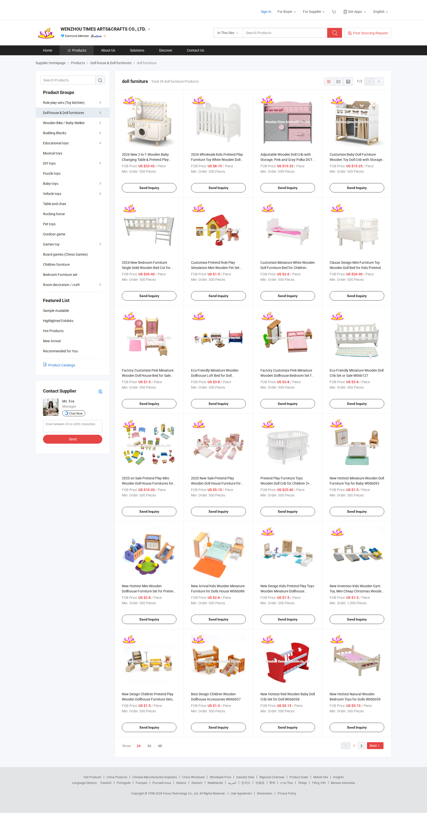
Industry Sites (245, 777)
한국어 (245, 783)
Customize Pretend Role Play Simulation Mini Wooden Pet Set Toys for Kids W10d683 (215, 267)
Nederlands (215, 783)
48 (160, 745)
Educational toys (56, 143)
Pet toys (49, 224)
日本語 (260, 783)
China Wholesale (193, 777)
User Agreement (241, 793)
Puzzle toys (52, 173)
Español (106, 783)
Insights (338, 777)
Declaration (264, 793)
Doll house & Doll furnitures (63, 112)
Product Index (299, 777)
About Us (108, 50)
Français (141, 783)
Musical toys (52, 153)
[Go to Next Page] (379, 81)
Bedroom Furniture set (60, 274)
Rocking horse (54, 213)
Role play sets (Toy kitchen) (64, 102)
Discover (165, 50)
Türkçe (302, 783)
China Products (117, 777)
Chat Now (76, 413)
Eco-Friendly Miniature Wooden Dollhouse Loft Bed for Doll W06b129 (214, 375)
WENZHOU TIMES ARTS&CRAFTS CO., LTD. (103, 29)
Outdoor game (54, 234)
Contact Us (195, 50)
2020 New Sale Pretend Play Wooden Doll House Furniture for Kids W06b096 (216, 483)
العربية (232, 783)
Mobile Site (320, 777)
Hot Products (92, 777)
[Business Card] (100, 391)
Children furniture (56, 264)
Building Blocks (54, 133)
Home (47, 50)
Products (79, 50)
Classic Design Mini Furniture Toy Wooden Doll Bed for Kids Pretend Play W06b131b (355, 267)
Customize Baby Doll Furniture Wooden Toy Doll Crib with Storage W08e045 (356, 159)
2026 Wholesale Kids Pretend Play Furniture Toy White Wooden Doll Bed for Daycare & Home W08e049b (218, 159)
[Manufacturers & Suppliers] (67, 10)
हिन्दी (272, 783)
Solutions (137, 50)
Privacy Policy (287, 793)
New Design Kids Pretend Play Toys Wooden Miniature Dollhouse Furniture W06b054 (287, 591)
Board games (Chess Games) (65, 254)
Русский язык (161, 783)
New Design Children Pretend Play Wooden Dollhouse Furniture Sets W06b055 (147, 699)
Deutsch (197, 783)
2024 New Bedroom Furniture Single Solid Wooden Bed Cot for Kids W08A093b (146, 267)
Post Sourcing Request (370, 33)
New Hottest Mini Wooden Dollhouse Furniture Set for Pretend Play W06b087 (148, 591)
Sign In (266, 11)
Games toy (51, 244)
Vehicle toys (52, 193)
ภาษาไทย (286, 783)
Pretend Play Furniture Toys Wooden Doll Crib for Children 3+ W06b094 (285, 483)
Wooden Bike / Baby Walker (64, 122)
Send (73, 439)
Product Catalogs (61, 365)
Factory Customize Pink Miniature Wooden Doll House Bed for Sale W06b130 (147, 375)
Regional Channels (271, 777)
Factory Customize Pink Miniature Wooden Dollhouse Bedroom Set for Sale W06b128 (287, 375)
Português (123, 783)
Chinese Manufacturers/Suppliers (154, 777)
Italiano (181, 783)
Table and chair (54, 203)
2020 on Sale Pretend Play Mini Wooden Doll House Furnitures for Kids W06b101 (147, 483)
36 (149, 745)
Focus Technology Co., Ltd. (181, 793)
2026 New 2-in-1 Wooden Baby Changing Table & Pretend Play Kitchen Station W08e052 (145, 159)
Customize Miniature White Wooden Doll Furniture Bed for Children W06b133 (287, 267)
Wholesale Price (220, 777)
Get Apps (355, 11)
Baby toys (50, 183)
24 (139, 746)
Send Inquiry (149, 188)
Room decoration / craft (61, 284)
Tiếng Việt (319, 783)
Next (373, 745)
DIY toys (49, 163)
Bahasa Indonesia (343, 783)
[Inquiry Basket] (334, 11)
